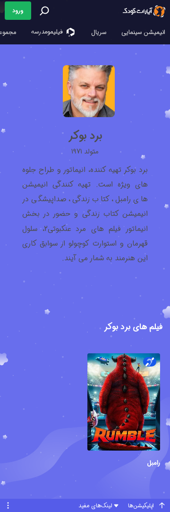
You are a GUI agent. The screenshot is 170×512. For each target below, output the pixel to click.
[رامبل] (123, 403)
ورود (18, 10)
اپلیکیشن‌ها (141, 505)
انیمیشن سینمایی (143, 32)
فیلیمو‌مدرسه (48, 32)
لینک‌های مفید (95, 505)
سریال (98, 32)
